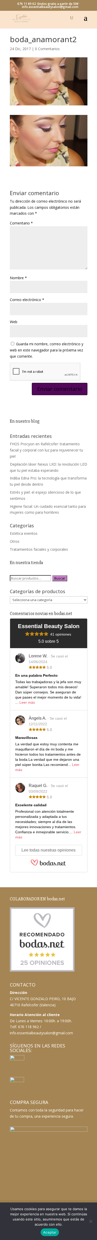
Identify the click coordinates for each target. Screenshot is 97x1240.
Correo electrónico (27, 299)
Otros (14, 541)
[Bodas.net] (48, 865)
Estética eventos (24, 533)
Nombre (18, 277)
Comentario (21, 223)
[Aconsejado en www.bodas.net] (42, 970)
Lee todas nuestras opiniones (48, 850)
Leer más (27, 702)
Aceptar (49, 1232)
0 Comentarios (47, 48)
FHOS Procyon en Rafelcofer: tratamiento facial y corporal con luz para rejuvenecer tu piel (46, 450)
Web (13, 321)
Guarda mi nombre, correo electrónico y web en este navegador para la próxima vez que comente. (46, 350)
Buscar (59, 578)
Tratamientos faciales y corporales (39, 549)
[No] (90, 1221)
